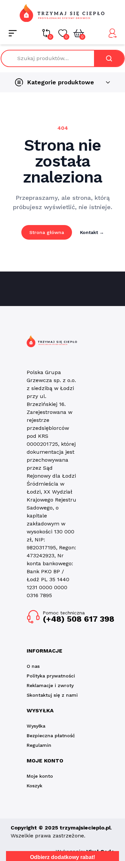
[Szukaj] (109, 58)
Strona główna (46, 232)
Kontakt (92, 232)
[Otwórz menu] (12, 33)
